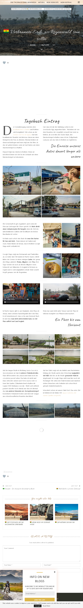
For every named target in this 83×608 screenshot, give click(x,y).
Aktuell (41, 2)
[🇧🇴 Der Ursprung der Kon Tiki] (66, 512)
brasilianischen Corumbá (21, 129)
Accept (37, 606)
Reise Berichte (53, 2)
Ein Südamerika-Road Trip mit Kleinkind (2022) (37, 9)
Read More (46, 606)
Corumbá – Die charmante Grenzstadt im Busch (19, 489)
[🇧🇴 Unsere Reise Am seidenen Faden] (41, 512)
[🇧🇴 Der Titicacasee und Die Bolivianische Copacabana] (16, 512)
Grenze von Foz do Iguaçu (22, 135)
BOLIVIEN (24, 9)
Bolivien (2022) (16, 9)
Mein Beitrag (66, 2)
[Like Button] (4, 62)
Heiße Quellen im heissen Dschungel (69, 489)
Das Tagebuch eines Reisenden (23, 2)
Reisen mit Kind (59, 9)
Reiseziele (68, 9)
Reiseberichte (49, 9)
